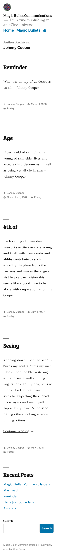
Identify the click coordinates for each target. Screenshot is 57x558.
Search (8, 521)
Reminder (15, 67)
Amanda (9, 508)
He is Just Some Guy (18, 502)
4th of (10, 226)
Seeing (11, 345)
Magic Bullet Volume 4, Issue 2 (26, 484)
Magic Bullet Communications (27, 15)
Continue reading (18, 431)
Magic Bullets (28, 30)
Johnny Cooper (15, 104)
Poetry (10, 108)
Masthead (10, 490)
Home (8, 30)
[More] (45, 31)
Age (8, 138)
